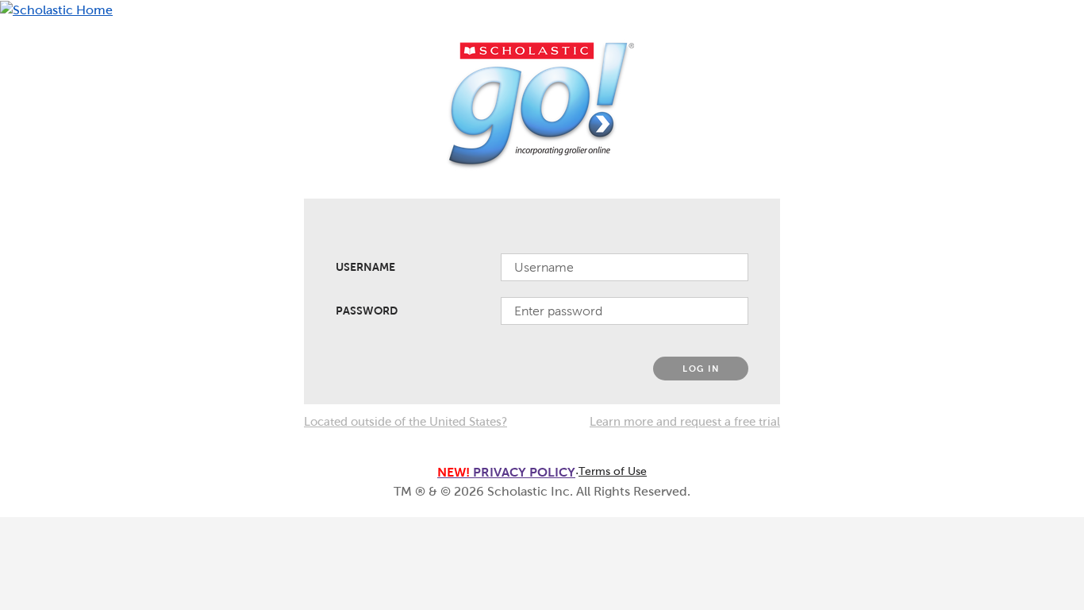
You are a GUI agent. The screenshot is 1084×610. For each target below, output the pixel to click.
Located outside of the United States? (405, 421)
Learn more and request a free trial (685, 421)
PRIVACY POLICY (506, 472)
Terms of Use (613, 471)
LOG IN (700, 368)
